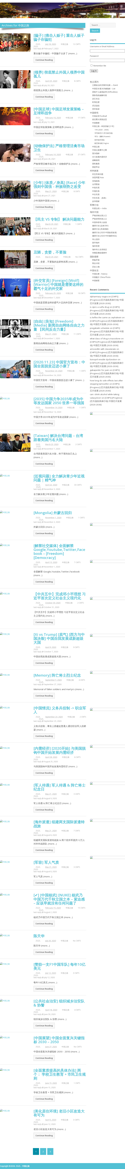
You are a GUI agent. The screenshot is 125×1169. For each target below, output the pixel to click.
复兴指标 (96, 153)
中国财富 (96, 280)
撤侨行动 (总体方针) (100, 225)
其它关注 (96, 98)
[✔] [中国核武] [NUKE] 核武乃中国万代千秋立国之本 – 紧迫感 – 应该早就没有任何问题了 (59, 899)
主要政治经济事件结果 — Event (105, 85)
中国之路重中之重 (99, 150)
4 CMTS (82, 680)
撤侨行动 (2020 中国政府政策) (104, 232)
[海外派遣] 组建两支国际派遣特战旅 (59, 823)
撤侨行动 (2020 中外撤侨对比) (104, 236)
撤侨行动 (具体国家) (100, 229)
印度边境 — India (99, 208)
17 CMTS (81, 117)
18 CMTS (81, 293)
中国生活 (94, 270)
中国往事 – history (99, 274)
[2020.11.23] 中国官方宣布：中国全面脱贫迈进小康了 (59, 363)
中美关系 (96, 187)
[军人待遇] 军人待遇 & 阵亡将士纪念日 (60, 787)
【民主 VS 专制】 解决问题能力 (59, 219)
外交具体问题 (97, 174)
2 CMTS (78, 444)
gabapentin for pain (99, 370)
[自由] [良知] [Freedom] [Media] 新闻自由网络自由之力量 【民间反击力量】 (59, 325)
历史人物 (96, 266)
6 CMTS (77, 757)
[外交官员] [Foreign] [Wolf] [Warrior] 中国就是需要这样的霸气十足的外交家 (58, 284)
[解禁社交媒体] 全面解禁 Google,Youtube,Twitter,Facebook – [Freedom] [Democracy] (59, 551)
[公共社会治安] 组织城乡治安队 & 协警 (59, 1002)
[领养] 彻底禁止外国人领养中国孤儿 (59, 74)
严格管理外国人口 (99, 219)
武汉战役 (96, 105)
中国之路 (64, 44)
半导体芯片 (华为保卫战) (104, 133)
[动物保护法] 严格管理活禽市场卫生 (59, 147)
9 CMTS (76, 647)
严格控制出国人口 (99, 215)
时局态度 (96, 102)
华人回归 (96, 239)
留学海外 (96, 242)
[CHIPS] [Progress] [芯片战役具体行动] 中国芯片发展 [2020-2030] (107, 300)
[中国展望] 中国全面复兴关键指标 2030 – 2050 (59, 1039)
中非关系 (96, 194)
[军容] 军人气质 (46, 862)
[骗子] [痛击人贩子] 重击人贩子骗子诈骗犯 (59, 37)
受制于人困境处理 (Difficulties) (104, 92)
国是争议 (96, 167)
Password (94, 56)
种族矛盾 (96, 260)
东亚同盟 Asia (98, 177)
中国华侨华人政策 (99, 222)
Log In (94, 71)
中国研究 (94, 112)
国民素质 (96, 163)
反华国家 (96, 201)
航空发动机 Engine (102, 143)
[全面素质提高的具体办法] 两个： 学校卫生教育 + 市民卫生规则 (60, 1074)
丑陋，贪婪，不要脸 (50, 252)
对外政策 (94, 170)
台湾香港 (96, 184)
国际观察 (94, 256)
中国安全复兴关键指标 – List (103, 88)
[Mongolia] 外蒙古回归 (53, 512)
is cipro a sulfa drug (99, 307)
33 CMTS (78, 485)
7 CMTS (77, 562)
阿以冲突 (96, 263)
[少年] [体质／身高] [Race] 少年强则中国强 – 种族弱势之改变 (59, 184)
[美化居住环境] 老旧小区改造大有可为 (59, 1113)
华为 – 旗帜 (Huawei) (102, 136)
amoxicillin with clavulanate (103, 349)
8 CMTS (77, 81)
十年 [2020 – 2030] (102, 130)
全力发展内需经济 (99, 157)
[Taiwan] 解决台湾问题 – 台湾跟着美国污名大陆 (58, 437)
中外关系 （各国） (99, 198)
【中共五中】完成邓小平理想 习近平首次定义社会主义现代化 (60, 595)
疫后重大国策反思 (99, 119)
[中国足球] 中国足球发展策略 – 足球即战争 (59, 110)
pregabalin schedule (99, 328)
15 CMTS (81, 908)
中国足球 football (99, 116)
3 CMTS (77, 794)
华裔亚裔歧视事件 (99, 253)
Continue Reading (44, 60)
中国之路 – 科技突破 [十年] (103, 126)
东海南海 (96, 181)
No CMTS (79, 257)
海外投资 (96, 246)
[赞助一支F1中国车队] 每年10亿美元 (60, 966)
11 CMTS (77, 334)
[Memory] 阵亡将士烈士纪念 (57, 675)
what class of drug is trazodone (105, 338)
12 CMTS (76, 44)
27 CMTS (81, 154)
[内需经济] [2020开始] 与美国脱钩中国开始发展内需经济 (60, 750)
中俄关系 (96, 191)
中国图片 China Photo (101, 277)
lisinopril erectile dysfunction (103, 359)
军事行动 (94, 205)
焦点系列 (94, 82)
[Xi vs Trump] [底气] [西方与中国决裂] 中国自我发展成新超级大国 (59, 638)
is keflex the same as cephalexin (105, 317)
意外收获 (96, 109)
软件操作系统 (100, 140)
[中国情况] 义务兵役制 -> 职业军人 (60, 709)
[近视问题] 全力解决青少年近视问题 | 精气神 (59, 477)
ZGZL (38, 44)
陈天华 (39, 935)
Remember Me (99, 65)
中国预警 (96, 123)
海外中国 (94, 212)
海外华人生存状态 (99, 249)
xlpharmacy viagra (99, 296)
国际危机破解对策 (99, 95)
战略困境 (96, 160)
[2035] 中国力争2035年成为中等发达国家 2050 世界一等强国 (59, 400)
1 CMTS (78, 224)
